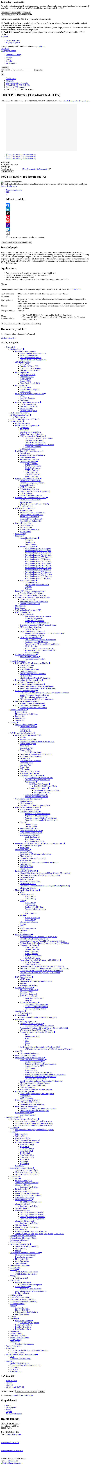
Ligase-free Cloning (27, 599)
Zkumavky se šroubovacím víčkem (28, 1195)
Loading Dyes (25, 975)
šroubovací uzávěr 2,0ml (29, 1187)
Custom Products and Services (26, 1100)
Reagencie (10, 347)
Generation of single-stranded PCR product (36, 754)
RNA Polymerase (26, 525)
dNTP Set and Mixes (28, 996)
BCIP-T (28, 1039)
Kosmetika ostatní (17, 1352)
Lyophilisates (25, 453)
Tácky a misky (15, 1340)
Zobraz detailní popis (9, 186)
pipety (13, 1306)
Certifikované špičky (23, 1138)
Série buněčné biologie (28, 727)
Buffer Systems (21, 712)
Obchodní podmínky (13, 55)
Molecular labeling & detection (27, 890)
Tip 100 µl (24, 1162)
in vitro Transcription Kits (29, 529)
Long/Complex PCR (27, 375)
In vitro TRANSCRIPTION (26, 871)
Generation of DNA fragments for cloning (35, 854)
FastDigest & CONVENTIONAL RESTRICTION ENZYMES (39, 843)
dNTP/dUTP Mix (26, 992)
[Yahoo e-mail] (48, 225)
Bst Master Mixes (26, 506)
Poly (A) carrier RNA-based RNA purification (42, 644)
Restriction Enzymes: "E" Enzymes (38, 549)
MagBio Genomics (17, 661)
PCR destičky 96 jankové (29, 1323)
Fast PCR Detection (27, 398)
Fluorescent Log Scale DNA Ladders (38, 438)
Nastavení (5, 12)
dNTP (22, 932)
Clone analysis (25, 865)
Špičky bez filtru (21, 1134)
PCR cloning (25, 769)
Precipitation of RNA (28, 884)
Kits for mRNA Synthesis (34, 621)
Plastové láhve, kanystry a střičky (22, 1299)
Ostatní (18, 1051)
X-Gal (27, 1034)
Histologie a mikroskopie (20, 1244)
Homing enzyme (26, 801)
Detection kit (25, 930)
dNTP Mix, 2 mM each (28, 994)
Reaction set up (25, 869)
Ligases (23, 822)
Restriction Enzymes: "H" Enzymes (38, 576)
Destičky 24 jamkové (23, 1329)
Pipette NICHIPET (22, 1310)
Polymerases (24, 428)
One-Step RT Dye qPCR (29, 366)
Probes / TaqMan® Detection (31, 496)
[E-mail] (48, 233)
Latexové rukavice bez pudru (31, 1285)
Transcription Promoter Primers (36, 1005)
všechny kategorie (7, 338)
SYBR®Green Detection (29, 459)
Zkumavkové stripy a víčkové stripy (24, 1119)
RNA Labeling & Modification (31, 631)
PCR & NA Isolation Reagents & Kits (29, 394)
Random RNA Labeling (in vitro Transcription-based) (45, 633)
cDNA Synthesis (26, 493)
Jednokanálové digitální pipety (26, 1312)
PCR (26, 911)
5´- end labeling (30, 913)
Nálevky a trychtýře (17, 1335)
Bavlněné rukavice (22, 1293)
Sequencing (24, 767)
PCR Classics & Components (26, 426)
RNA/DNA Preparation (24, 508)
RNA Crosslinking (32, 652)
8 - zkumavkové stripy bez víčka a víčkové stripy (33, 1121)
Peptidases (28, 540)
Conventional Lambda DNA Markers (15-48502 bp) (40, 960)
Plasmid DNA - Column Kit (30, 521)
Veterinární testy (21, 417)
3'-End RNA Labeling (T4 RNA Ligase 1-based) (38, 625)
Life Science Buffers (27, 1115)
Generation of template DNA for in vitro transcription (40, 875)
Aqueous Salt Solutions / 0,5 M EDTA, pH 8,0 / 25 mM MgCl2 (44, 1028)
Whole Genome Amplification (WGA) (34, 504)
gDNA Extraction (26, 667)
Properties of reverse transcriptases (37, 814)
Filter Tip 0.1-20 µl (27, 1155)
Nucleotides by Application (35, 659)
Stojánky (14, 1128)
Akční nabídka (11, 1381)
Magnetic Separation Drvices (26, 701)
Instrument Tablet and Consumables (33, 708)
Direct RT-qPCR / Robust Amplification (35, 491)
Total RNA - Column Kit (29, 517)
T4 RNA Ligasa (31, 826)
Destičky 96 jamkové (23, 1321)
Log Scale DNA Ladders (34, 440)
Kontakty (9, 61)
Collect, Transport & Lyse (29, 682)
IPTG (27, 1045)
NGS (12, 1357)
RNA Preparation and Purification (32, 1085)
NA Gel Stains (25, 387)
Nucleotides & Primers (24, 988)
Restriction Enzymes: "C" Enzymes (38, 551)
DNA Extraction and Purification (32, 1060)
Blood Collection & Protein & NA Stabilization (37, 689)
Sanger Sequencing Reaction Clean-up (34, 695)
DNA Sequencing (26, 1098)
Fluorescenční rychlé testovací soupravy (25, 1365)
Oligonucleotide (26, 894)
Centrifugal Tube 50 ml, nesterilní (32, 1217)
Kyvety (13, 1316)
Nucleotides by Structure (29, 657)
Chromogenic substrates (29, 922)
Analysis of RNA (26, 879)
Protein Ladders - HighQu (29, 389)
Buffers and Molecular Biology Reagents (30, 595)
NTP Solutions (25, 532)
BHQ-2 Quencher (31, 476)
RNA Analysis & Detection (30, 638)
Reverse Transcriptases (28, 411)
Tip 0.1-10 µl (25, 1153)
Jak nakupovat (11, 63)
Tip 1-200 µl (24, 1159)
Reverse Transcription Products (36, 797)
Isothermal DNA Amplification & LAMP (30, 498)
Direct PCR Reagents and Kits (36, 795)
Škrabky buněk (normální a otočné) (23, 1302)
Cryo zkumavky (21, 1229)
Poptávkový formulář (14, 1414)
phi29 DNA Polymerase (29, 356)
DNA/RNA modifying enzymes (27, 807)
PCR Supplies (30, 782)
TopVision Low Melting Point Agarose (39, 1026)
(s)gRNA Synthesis (32, 629)
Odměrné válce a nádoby (24, 1344)
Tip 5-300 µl (24, 1147)
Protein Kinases (30, 544)
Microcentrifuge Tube (23, 1200)
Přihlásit (41, 1391)
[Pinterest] (48, 217)
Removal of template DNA (30, 882)
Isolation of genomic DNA (35, 1062)
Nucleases (28, 587)
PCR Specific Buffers (42, 792)
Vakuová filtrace (21, 1263)
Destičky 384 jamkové (23, 1325)
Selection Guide (26, 852)
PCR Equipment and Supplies (31, 776)
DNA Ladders (25, 392)
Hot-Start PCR (25, 379)
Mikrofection (20, 718)
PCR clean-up (30, 1068)
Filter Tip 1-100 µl (27, 1145)
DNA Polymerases (32, 582)
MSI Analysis (20, 606)
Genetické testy (16, 1371)
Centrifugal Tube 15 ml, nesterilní (32, 1219)
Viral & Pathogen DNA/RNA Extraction (35, 678)
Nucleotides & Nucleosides (25, 655)
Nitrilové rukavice (22, 1287)
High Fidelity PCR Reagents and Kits (39, 778)
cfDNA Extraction (27, 665)
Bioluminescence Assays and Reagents (34, 1111)
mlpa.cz (42, 46)
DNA (22, 901)
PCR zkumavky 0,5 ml (23, 1191)
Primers (23, 737)
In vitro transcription (32, 918)
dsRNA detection (31, 646)
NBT (27, 1041)
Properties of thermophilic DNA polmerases (41, 820)
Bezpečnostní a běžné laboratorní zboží (25, 1253)
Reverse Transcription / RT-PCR (27, 479)
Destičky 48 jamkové (23, 1327)
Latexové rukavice (22, 1282)
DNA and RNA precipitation (35, 1079)
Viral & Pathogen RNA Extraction (33, 674)
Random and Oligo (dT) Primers (32, 483)
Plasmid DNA (25, 1096)
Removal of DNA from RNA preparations (40, 1077)
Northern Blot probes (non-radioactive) (39, 648)
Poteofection (20, 716)
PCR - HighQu (21, 373)
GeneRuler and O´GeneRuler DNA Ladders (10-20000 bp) (42, 966)
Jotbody (13, 722)
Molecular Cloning (22, 850)
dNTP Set (28, 1000)
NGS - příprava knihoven (20, 413)
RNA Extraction (26, 676)
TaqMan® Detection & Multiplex (32, 455)
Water (22, 396)
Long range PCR (26, 763)
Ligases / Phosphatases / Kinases (37, 585)
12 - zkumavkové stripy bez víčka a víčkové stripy (34, 1123)
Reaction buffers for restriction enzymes (35, 805)
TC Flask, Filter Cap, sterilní (25, 1274)
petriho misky (15, 1331)
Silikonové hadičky (17, 1304)
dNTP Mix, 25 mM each (34, 998)
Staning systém (20, 1248)
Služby (8, 1405)
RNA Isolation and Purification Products (35, 1083)
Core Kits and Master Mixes (30, 432)
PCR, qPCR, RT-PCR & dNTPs (27, 735)
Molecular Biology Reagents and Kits (29, 1058)
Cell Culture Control (32, 964)
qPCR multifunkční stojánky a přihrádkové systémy (34, 1130)
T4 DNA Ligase (31, 824)
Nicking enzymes (26, 803)
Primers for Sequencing (29, 1002)
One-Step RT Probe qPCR (30, 370)
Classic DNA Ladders (33, 447)
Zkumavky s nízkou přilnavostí (26, 1183)
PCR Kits (14, 1369)
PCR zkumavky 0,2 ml (23, 1181)
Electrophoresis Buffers (29, 945)
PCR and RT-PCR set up (29, 773)
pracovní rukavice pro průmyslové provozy (31, 1291)
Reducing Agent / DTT (28, 1022)
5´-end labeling (30, 896)
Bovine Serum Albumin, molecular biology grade (38, 1017)
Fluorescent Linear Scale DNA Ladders (39, 445)
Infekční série (25, 729)
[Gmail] (48, 221)
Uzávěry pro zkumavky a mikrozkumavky (31, 1232)
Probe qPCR (24, 364)
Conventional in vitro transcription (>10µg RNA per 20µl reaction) (45, 886)
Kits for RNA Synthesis (33, 619)
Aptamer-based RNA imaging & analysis (40, 650)
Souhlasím (26, 12)
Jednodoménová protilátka (25, 725)
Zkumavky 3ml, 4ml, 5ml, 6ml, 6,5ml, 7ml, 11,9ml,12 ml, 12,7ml (39, 1234)
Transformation (25, 860)
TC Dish (13, 1276)
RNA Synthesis (26, 614)
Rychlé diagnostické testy (20, 415)
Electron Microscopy (13, 1346)
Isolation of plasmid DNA (34, 1066)
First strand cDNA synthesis (30, 761)
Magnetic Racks (26, 510)
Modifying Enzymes (28, 580)
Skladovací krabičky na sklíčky (27, 1246)
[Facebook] (48, 205)
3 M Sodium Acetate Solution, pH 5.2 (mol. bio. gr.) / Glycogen (48, 1049)
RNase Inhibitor (26, 527)
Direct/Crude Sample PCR (30, 383)
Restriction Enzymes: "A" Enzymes (38, 557)
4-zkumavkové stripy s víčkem (26, 1170)
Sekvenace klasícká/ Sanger (20, 1359)
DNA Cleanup (20, 534)
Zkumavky (14, 1178)
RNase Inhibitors (26, 409)
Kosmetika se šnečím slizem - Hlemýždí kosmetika (29, 1350)
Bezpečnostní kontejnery (24, 1257)
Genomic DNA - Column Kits (31, 519)
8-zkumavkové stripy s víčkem (26, 1174)
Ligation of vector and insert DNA (33, 858)
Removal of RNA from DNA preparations (40, 1064)
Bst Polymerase (26, 502)
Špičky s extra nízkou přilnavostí (27, 1140)
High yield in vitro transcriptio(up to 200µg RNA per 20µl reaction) (45, 873)
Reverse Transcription (28, 739)
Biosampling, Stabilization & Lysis (28, 680)
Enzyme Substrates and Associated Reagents (37, 1032)
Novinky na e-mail (8, 1391)
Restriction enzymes (32, 839)
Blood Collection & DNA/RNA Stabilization (37, 686)
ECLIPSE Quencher (32, 474)
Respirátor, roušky (22, 1261)
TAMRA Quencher (32, 470)
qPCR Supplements (27, 487)
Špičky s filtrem (21, 1136)
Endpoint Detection (27, 485)
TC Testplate (15, 1268)
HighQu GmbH (16, 349)
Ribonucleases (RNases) (29, 829)
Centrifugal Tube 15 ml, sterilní (31, 1212)
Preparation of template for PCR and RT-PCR (37, 742)
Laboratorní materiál (13, 1117)
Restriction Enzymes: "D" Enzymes (38, 553)
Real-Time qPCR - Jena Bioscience (28, 451)
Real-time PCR (25, 765)
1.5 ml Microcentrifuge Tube (30, 1202)
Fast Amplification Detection (30, 358)
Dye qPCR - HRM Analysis (30, 368)
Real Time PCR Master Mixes (45, 786)
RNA (22, 915)
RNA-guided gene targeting (30, 627)
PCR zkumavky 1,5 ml (23, 1189)
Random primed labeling (34, 907)
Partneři (8, 1410)
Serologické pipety (22, 1308)
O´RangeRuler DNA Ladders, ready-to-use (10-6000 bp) (41, 971)
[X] (48, 213)
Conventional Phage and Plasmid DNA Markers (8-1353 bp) (42, 941)
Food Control (20, 608)
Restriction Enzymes (28, 546)
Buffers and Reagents (28, 744)
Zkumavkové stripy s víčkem (21, 1168)
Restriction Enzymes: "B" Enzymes (38, 555)
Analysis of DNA (26, 867)
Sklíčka (18, 1251)
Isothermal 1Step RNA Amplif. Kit (33, 360)
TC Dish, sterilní (21, 1278)
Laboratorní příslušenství (29, 1053)
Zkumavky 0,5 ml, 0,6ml (24, 1221)
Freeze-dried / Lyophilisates (30, 481)
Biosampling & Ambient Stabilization (29, 684)
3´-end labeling (30, 899)
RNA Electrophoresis (23, 977)
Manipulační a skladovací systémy (23, 1236)
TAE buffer (76, 289)
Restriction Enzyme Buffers (35, 841)
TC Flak (13, 1270)
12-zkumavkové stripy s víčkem (27, 1172)
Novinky (9, 59)
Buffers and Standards (23, 1113)
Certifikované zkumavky (24, 1198)
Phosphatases (30, 542)
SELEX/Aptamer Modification (36, 642)
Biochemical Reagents (23, 1092)
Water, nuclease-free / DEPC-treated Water (36, 1030)
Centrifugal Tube (21, 1210)
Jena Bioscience (16, 421)
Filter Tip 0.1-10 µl (27, 1157)
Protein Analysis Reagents (25, 1106)
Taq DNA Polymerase (33, 752)
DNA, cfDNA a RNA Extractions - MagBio (32, 663)
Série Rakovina (25, 731)
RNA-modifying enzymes (34, 636)
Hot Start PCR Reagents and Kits (37, 780)
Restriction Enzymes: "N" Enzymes (38, 568)
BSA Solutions (21, 1015)
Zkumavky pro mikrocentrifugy (27, 1193)
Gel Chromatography (28, 449)
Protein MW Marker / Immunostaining (29, 591)
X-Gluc (27, 1043)
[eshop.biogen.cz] (8, 51)
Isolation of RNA (31, 1070)
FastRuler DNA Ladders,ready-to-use (34, 939)
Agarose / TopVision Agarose (31, 1024)
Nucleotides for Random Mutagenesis (34, 602)
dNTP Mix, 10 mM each (29, 990)
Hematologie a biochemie (20, 1265)
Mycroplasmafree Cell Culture (26, 714)
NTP (22, 926)
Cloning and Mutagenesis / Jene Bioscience (31, 597)
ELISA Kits (14, 1367)
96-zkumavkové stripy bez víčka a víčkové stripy (33, 1125)
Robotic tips (19, 1166)
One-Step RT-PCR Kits (29, 406)
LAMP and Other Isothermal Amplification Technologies (41, 1081)
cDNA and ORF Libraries (29, 1102)
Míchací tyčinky (16, 1333)
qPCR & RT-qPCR (22, 362)
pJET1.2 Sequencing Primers (35, 1009)
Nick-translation (31, 905)
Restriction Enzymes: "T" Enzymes (38, 563)
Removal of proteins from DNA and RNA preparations (45, 1075)
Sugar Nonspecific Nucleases (31, 833)
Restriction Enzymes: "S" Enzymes (38, 559)
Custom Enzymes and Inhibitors (32, 1104)
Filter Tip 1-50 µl (26, 1151)
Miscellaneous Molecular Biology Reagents (36, 1089)
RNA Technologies (22, 612)
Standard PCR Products (38, 788)
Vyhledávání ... (6, 70)
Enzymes (19, 536)
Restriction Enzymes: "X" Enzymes (38, 572)
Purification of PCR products (31, 756)
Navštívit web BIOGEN (10, 1443)
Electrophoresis (21, 385)
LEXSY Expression (22, 423)
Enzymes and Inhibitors (29, 835)
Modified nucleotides (28, 928)
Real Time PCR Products (39, 784)
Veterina (9, 1361)
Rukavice (14, 1280)
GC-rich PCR (25, 759)
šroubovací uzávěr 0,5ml (29, 1223)
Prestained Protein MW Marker (31, 593)
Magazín (9, 57)
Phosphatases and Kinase (29, 809)
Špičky (13, 1132)
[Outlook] (48, 229)
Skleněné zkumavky (22, 1225)
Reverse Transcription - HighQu (27, 402)
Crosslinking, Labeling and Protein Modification (38, 1108)
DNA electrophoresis (23, 935)
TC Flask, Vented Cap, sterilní (26, 1272)
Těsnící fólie (15, 1176)
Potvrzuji (4, 36)
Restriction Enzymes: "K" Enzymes (38, 566)
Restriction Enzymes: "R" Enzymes (38, 561)
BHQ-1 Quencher (31, 464)
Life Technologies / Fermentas (22, 733)
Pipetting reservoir (22, 1314)
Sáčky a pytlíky (16, 1295)
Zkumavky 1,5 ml (22, 1204)
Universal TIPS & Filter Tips (26, 1142)
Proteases (28, 589)
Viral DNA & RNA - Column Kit (32, 513)
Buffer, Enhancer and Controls (31, 434)
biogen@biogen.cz (14, 1434)
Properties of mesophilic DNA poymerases (41, 818)
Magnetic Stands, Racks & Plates (32, 703)
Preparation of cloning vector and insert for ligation (39, 862)
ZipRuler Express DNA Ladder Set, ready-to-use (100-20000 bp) (44, 943)
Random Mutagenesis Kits (30, 604)
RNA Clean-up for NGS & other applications (37, 699)
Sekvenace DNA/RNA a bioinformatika (21, 1355)
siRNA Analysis (26, 979)
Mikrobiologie (15, 1242)
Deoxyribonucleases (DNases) (31, 831)
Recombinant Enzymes (29, 538)
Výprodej (9, 1385)
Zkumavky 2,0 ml (22, 1185)
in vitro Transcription (23, 523)
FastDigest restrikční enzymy (31, 845)
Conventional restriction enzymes (28, 799)
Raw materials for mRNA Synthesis (38, 616)
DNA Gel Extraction (27, 1087)
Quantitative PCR (26, 748)
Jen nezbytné (15, 12)
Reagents (19, 1019)
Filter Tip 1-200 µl (27, 1149)
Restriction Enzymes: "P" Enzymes (38, 578)
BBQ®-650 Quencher (33, 466)
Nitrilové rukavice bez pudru (30, 1289)
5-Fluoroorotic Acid (32, 1036)
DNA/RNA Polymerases (29, 812)
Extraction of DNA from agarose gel (38, 1072)
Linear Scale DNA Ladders (35, 443)
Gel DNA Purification (28, 672)
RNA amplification (27, 877)
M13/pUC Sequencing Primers (36, 1007)
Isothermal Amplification (24, 351)
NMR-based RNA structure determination (40, 640)
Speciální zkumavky (22, 1208)
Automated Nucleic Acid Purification (29, 706)
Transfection (19, 720)
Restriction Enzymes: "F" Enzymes (38, 570)
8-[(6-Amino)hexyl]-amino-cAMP (28, 610)
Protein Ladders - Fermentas (25, 1055)
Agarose (23, 983)
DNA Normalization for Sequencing (33, 697)
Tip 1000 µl (24, 1164)
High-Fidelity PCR (27, 377)
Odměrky (14, 1342)
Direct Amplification (27, 457)
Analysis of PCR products (29, 771)
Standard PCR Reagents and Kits (46, 790)
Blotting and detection (28, 888)
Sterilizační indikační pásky (25, 1255)
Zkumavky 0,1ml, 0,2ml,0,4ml (26, 1227)
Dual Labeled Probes (28, 462)
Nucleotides (24, 400)
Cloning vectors (26, 856)
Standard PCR (25, 381)
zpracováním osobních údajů (22, 1395)
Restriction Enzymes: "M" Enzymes (38, 574)
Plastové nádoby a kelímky (20, 1297)
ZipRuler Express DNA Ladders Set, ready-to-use (38, 937)
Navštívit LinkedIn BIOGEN (12, 1451)
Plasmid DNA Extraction (29, 669)
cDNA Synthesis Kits (28, 404)
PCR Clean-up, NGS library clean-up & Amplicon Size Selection (44, 693)
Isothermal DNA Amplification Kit (33, 353)
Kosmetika (10, 1348)
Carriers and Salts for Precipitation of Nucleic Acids (39, 1047)
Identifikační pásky (22, 1259)
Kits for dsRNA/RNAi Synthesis (37, 623)
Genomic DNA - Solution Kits (31, 515)
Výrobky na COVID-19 (15, 1387)
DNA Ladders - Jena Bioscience (32, 436)
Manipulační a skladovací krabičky (23, 1238)
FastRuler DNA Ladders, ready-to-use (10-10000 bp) (40, 973)
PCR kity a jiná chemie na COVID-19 (24, 419)
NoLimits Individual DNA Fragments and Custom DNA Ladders (44, 969)
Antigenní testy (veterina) (19, 1363)
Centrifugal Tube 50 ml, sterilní (31, 1215)
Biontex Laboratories (18, 710)
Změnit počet (6, 169)
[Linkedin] (48, 209)
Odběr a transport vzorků (19, 1338)
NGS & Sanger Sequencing (25, 691)
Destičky (14, 1318)
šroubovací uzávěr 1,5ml (29, 1206)
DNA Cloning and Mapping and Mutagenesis (37, 1094)
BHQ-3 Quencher (31, 472)
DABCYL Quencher (32, 468)
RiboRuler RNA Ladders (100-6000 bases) (36, 981)
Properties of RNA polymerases (36, 816)
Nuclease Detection (32, 962)
